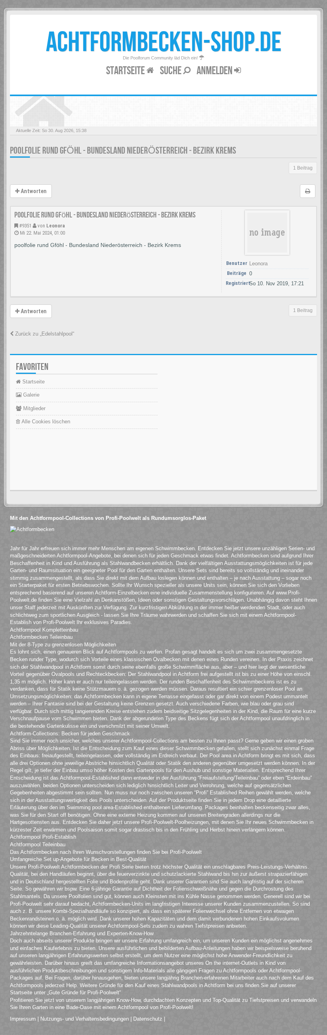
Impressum (23, 1019)
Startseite (126, 70)
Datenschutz (147, 1019)
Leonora (55, 226)
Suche (171, 70)
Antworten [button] (33, 191)
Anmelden (215, 70)
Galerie (30, 395)
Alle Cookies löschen (45, 422)
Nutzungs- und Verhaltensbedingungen (84, 1019)
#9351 (25, 226)
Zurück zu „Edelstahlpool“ (44, 334)
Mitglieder (33, 408)
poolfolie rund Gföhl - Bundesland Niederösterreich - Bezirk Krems (123, 150)
